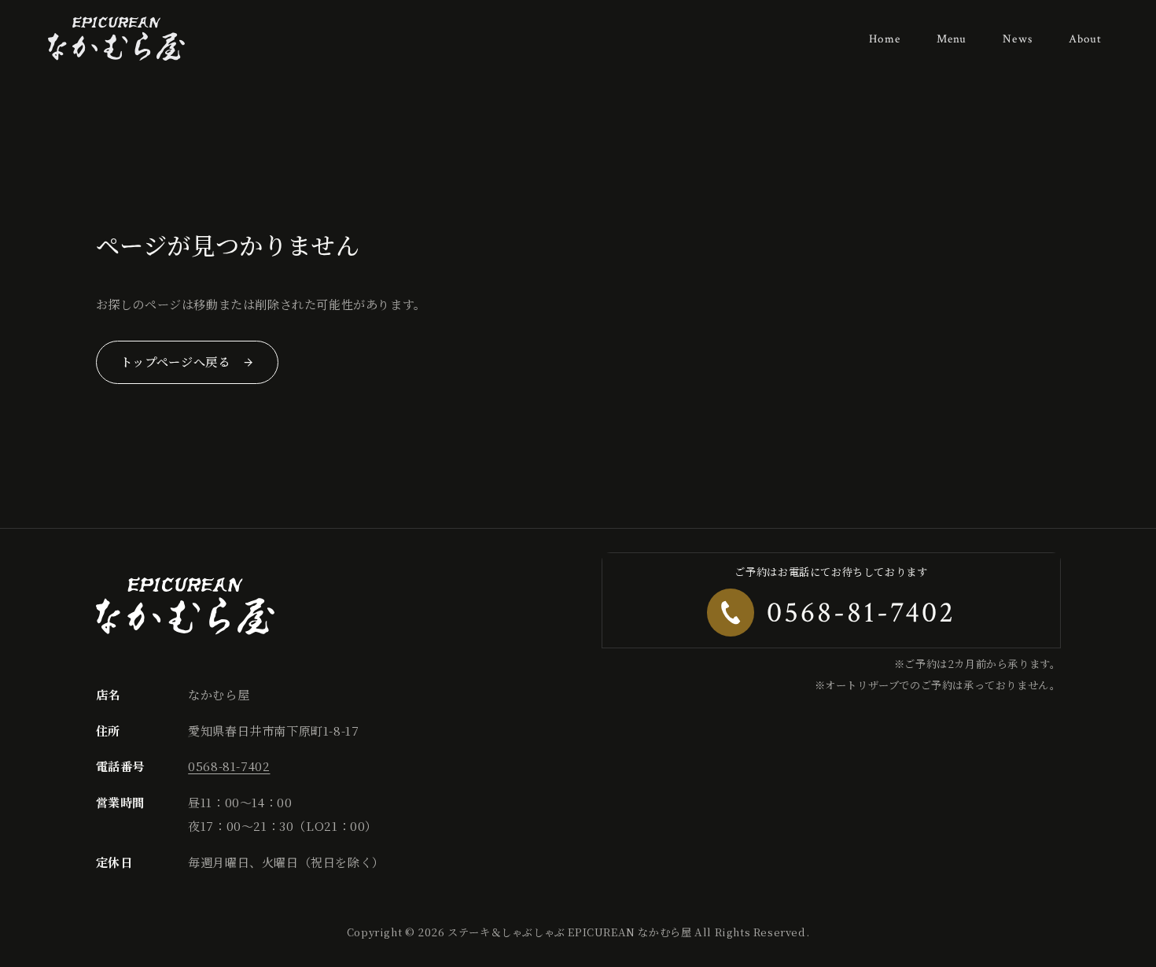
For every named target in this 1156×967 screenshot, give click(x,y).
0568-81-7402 (229, 766)
